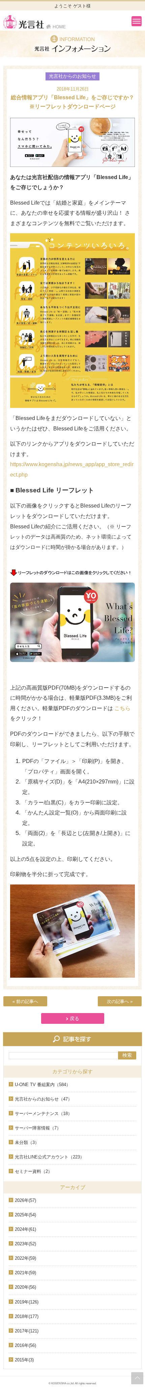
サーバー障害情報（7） (38, 1128)
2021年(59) (25, 1272)
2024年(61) (25, 1229)
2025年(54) (25, 1214)
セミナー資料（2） (33, 1171)
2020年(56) (25, 1287)
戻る (74, 1018)
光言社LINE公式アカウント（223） (49, 1156)
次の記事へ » (120, 1001)
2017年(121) (26, 1330)
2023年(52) (25, 1243)
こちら (122, 708)
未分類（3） (27, 1142)
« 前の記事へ (25, 1001)
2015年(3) (24, 1359)
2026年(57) (25, 1200)
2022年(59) (25, 1258)
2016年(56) (25, 1345)
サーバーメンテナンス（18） (43, 1113)
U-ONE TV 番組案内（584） (42, 1084)
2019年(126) (26, 1302)
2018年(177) (26, 1316)
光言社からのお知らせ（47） (43, 1099)
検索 (127, 1055)
